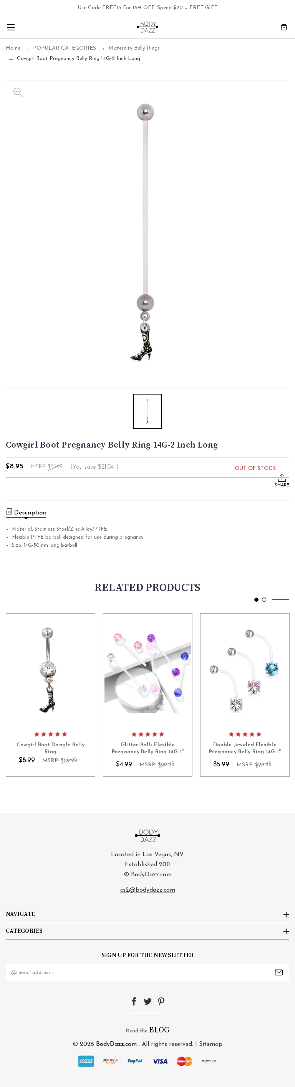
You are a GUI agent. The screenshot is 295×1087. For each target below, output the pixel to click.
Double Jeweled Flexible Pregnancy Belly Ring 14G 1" (245, 748)
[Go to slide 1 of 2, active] (256, 600)
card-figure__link (50, 670)
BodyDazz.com (116, 1044)
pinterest (161, 1001)
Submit (278, 972)
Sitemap (210, 1044)
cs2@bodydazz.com (147, 890)
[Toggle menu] (10, 27)
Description (30, 513)
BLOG (159, 1030)
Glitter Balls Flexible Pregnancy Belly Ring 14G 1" (148, 748)
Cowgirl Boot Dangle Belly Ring (51, 748)
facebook (134, 1001)
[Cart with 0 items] (284, 27)
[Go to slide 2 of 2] (264, 600)
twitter (148, 1001)
